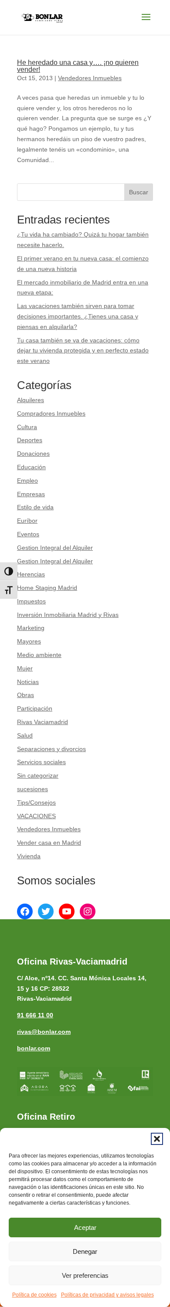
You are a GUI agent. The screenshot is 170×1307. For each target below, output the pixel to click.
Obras (25, 694)
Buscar (138, 192)
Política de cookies (34, 1295)
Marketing (30, 627)
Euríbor (27, 520)
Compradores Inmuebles (51, 413)
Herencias (31, 574)
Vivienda (29, 856)
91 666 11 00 (35, 1015)
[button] (157, 1138)
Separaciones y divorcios (51, 748)
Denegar (85, 1251)
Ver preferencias (85, 1275)
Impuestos (31, 601)
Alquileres (30, 399)
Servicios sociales (41, 761)
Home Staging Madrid (47, 587)
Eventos (28, 534)
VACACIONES (36, 816)
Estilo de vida (35, 507)
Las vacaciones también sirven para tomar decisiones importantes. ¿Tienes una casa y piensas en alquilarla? (77, 316)
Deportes (29, 440)
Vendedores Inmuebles (90, 77)
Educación (31, 467)
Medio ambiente (39, 654)
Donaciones (33, 453)
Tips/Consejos (36, 802)
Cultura (27, 426)
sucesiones (32, 789)
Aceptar (85, 1227)
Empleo (27, 480)
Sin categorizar (37, 775)
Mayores (29, 641)
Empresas (31, 494)
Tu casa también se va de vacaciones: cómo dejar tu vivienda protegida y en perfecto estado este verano (83, 351)
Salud (25, 735)
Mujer (25, 668)
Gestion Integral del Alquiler (55, 547)
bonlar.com (33, 1048)
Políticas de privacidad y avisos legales (107, 1295)
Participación (34, 708)
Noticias (28, 681)
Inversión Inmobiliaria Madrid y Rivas (68, 614)
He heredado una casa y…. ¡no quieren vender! (78, 66)
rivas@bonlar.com (44, 1031)
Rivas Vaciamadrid (42, 721)
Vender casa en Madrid (49, 842)
